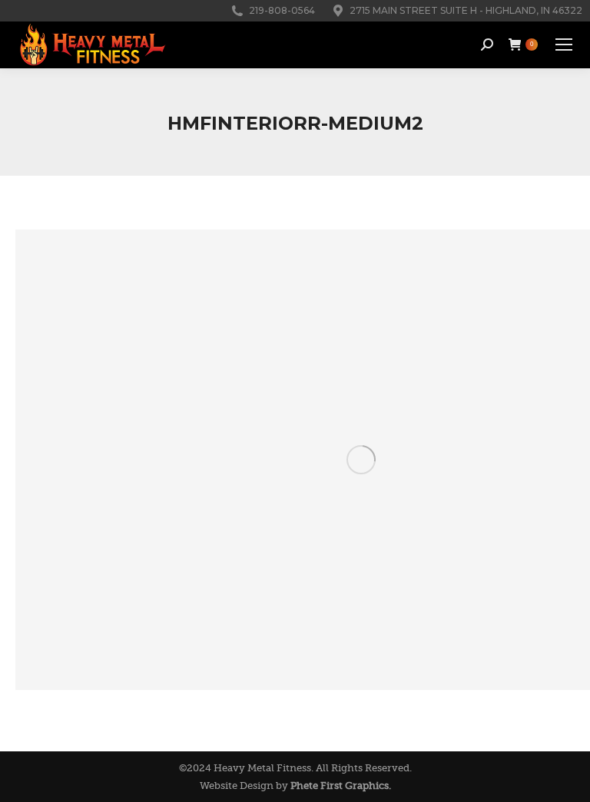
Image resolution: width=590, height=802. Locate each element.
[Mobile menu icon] (564, 44)
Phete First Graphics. (340, 785)
